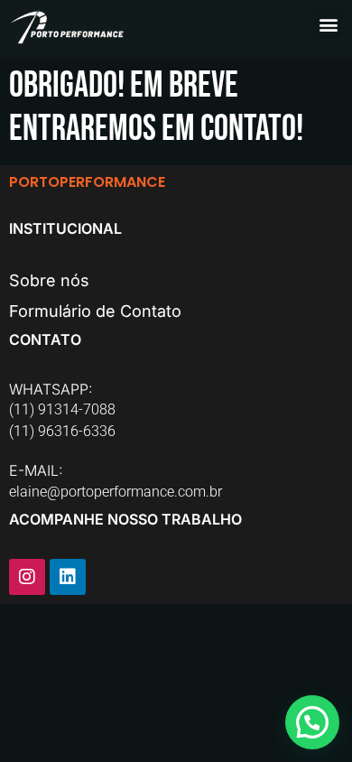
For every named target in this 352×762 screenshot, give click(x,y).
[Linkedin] (68, 577)
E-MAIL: (36, 470)
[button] (328, 24)
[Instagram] (27, 577)
